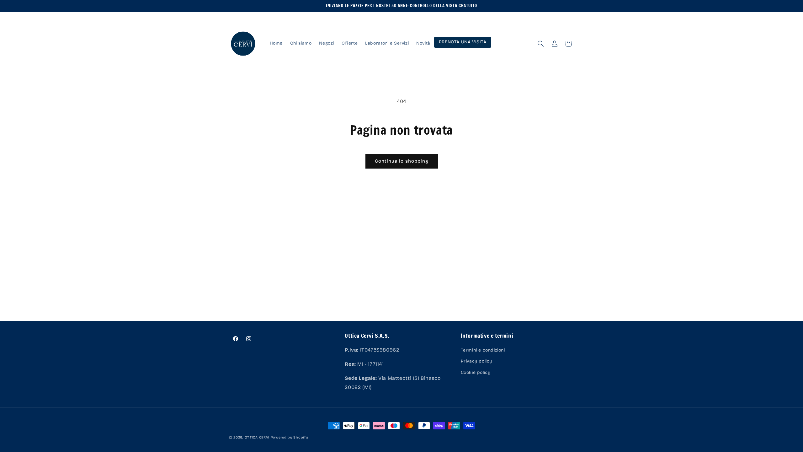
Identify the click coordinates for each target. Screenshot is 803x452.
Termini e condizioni (483, 350)
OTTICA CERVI (257, 437)
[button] (541, 44)
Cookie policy (476, 372)
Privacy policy (476, 361)
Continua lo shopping (401, 161)
